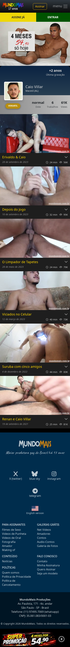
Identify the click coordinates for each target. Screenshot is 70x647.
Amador (7, 546)
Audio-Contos (46, 542)
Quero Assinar (46, 569)
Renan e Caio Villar (16, 419)
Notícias (7, 561)
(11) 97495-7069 (34, 612)
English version (35, 513)
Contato (42, 561)
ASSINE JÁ (18, 17)
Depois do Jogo (14, 209)
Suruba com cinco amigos (22, 367)
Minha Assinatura (48, 565)
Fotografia (8, 542)
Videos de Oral (11, 538)
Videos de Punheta (14, 534)
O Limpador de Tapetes (20, 262)
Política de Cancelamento (11, 583)
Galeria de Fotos (47, 546)
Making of (8, 550)
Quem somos (10, 572)
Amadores (43, 534)
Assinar (40, 6)
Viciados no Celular (17, 314)
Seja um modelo (47, 573)
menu (58, 6)
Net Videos (44, 530)
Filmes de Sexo (11, 530)
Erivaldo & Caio (14, 157)
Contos (41, 538)
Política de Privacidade (16, 576)
